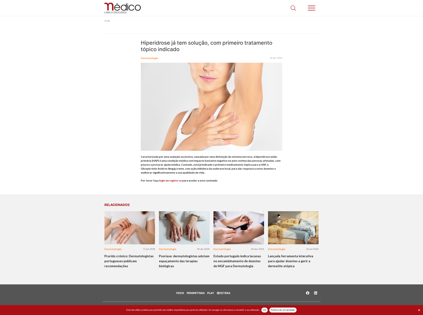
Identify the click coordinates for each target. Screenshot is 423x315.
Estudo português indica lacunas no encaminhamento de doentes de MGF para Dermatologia (237, 261)
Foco (180, 293)
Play (210, 293)
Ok (264, 310)
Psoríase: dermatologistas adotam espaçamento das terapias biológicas (184, 261)
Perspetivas (196, 293)
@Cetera (223, 293)
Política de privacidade (283, 310)
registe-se (175, 180)
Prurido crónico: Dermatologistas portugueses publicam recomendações (129, 261)
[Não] (419, 310)
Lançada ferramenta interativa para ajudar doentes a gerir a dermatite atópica (290, 261)
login (162, 180)
